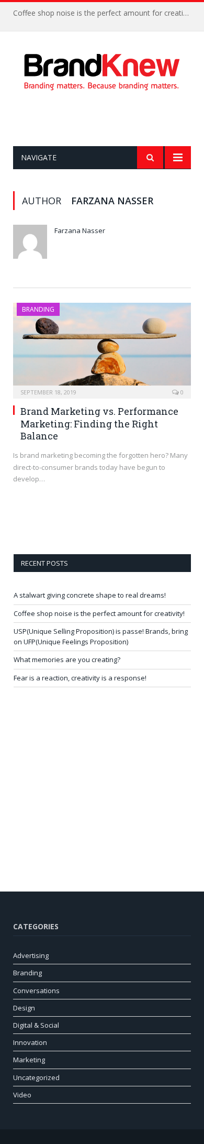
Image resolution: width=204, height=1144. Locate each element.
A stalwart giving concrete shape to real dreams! (90, 595)
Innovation (30, 1042)
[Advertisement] (108, 118)
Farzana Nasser (79, 230)
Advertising (31, 955)
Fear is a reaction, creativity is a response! (80, 678)
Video (22, 1094)
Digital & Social (36, 1025)
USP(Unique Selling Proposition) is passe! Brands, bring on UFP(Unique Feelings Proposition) (101, 636)
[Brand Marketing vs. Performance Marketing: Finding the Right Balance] (102, 347)
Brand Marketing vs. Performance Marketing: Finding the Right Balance (99, 423)
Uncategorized (36, 1077)
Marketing (29, 1059)
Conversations (36, 990)
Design (24, 1008)
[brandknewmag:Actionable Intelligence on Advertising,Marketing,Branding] (102, 70)
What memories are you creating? (67, 659)
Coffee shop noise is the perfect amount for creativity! (104, 13)
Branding (38, 309)
